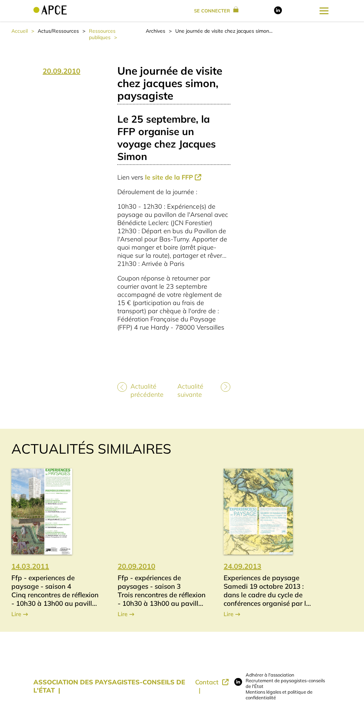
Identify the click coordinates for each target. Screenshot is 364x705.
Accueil (19, 31)
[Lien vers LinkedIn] (278, 12)
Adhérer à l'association (270, 675)
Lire (16, 614)
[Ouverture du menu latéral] (324, 10)
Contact (207, 682)
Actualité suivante (190, 390)
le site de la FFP (169, 177)
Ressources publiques (102, 34)
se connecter (212, 11)
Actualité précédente (147, 390)
